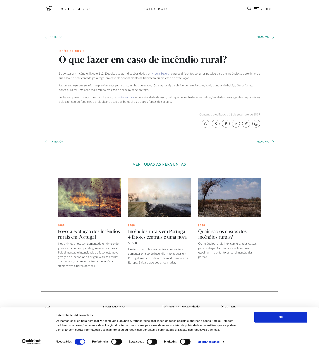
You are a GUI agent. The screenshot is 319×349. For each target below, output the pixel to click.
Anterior (57, 37)
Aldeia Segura (160, 73)
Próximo (262, 37)
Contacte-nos (114, 307)
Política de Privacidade (181, 307)
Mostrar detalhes (209, 341)
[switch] (116, 342)
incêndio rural (126, 97)
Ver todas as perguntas (159, 164)
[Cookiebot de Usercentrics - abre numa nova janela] (31, 342)
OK (281, 317)
